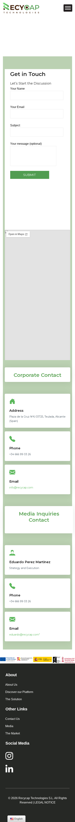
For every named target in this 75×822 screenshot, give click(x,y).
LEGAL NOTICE (45, 802)
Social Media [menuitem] (17, 743)
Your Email (17, 107)
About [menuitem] (11, 675)
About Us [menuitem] (11, 684)
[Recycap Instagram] (37, 755)
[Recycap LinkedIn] (37, 768)
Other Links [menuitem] (16, 709)
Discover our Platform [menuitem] (19, 691)
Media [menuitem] (9, 726)
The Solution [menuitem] (13, 699)
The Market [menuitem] (12, 733)
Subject (15, 125)
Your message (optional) (26, 143)
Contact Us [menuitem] (12, 718)
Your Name (17, 88)
